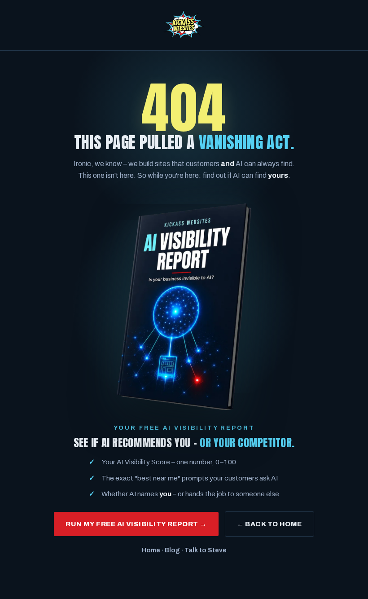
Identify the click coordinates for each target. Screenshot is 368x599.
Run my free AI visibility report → (136, 524)
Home (151, 550)
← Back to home (269, 524)
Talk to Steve (205, 550)
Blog (172, 550)
